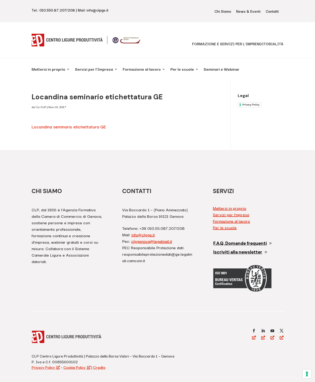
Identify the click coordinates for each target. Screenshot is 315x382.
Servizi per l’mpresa (231, 214)
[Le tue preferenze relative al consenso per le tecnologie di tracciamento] (307, 374)
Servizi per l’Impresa (94, 69)
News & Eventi (248, 11)
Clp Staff (40, 107)
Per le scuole (182, 69)
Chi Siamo (222, 11)
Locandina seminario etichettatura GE (69, 126)
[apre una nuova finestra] (254, 330)
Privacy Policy (250, 104)
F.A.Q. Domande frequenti (240, 243)
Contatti (272, 11)
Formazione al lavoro (142, 69)
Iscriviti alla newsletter (237, 252)
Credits (99, 367)
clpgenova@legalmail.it (151, 241)
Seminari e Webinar (221, 69)
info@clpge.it (143, 234)
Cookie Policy (74, 367)
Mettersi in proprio (48, 69)
